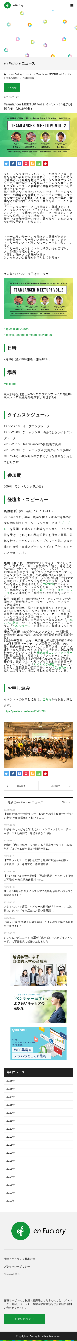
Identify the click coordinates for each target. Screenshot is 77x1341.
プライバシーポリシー (17, 1266)
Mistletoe (10, 383)
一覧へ (63, 802)
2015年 (10, 1168)
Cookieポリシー (13, 1274)
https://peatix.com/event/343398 (25, 711)
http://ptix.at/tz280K (16, 328)
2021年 (10, 1120)
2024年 (10, 1096)
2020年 (10, 1128)
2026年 (10, 1080)
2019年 (10, 1136)
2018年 (10, 1144)
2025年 (10, 1088)
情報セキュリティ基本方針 (19, 1258)
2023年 (10, 1104)
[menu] (72, 5)
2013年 (10, 1184)
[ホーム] (5, 74)
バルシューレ (22, 625)
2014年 (10, 1176)
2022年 (10, 1112)
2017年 (10, 1152)
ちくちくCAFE (44, 664)
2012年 (10, 1192)
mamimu (48, 584)
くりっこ (43, 590)
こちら (47, 699)
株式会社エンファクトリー (55, 652)
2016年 (10, 1160)
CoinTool (61, 667)
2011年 (10, 1200)
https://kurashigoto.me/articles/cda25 (28, 334)
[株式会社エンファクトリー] (14, 5)
